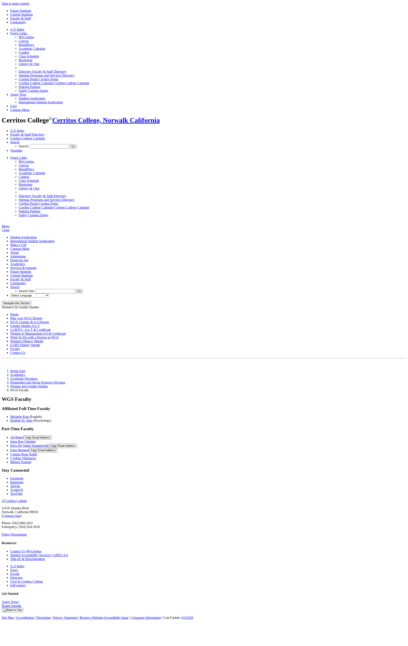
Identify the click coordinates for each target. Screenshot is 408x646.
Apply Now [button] (18, 94)
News (14, 570)
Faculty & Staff (20, 18)
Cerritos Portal (38, 79)
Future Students (20, 11)
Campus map (11, 516)
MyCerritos (26, 37)
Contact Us (17, 352)
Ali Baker (16, 437)
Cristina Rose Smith (23, 454)
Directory (16, 577)
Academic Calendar (32, 48)
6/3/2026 (187, 617)
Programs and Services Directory (47, 75)
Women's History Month (26, 341)
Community (18, 22)
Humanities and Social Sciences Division (37, 382)
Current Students (21, 14)
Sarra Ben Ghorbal (22, 441)
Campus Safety (33, 90)
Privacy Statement (65, 617)
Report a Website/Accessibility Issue (104, 617)
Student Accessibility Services (30, 555)
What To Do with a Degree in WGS (34, 337)
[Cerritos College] (14, 501)
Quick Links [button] (19, 33)
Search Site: (27, 291)
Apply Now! (10, 602)
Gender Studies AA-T (25, 326)
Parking (29, 87)
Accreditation (25, 617)
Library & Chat (29, 64)
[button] (14, 142)
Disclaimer (43, 617)
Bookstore (26, 60)
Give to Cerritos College (26, 581)
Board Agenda (11, 606)
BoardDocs (26, 45)
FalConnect (18, 585)
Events (14, 574)
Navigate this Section (16, 303)
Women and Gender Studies (29, 386)
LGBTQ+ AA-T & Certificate (30, 330)
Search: (24, 146)
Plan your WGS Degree (26, 318)
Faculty (15, 349)
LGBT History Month (25, 345)
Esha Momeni (19, 450)
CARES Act (59, 555)
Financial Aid (19, 260)
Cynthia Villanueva (23, 458)
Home (14, 314)
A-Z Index (17, 29)
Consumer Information (146, 617)
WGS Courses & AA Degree (29, 322)
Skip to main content (15, 3)
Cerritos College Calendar (54, 83)
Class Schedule (29, 56)
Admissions (18, 256)
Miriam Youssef (20, 462)
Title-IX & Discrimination (27, 559)
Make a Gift (18, 245)
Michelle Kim (20, 416)
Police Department (14, 534)
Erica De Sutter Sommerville (29, 445)
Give (13, 106)
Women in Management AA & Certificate (38, 333)
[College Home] (104, 120)
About (14, 252)
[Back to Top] (12, 610)
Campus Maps (20, 110)
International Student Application (41, 102)
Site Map (8, 617)
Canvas (24, 41)
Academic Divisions (23, 378)
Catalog (24, 52)
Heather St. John (21, 420)
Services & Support (23, 268)
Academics (17, 264)
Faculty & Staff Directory (43, 71)
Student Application (32, 98)
